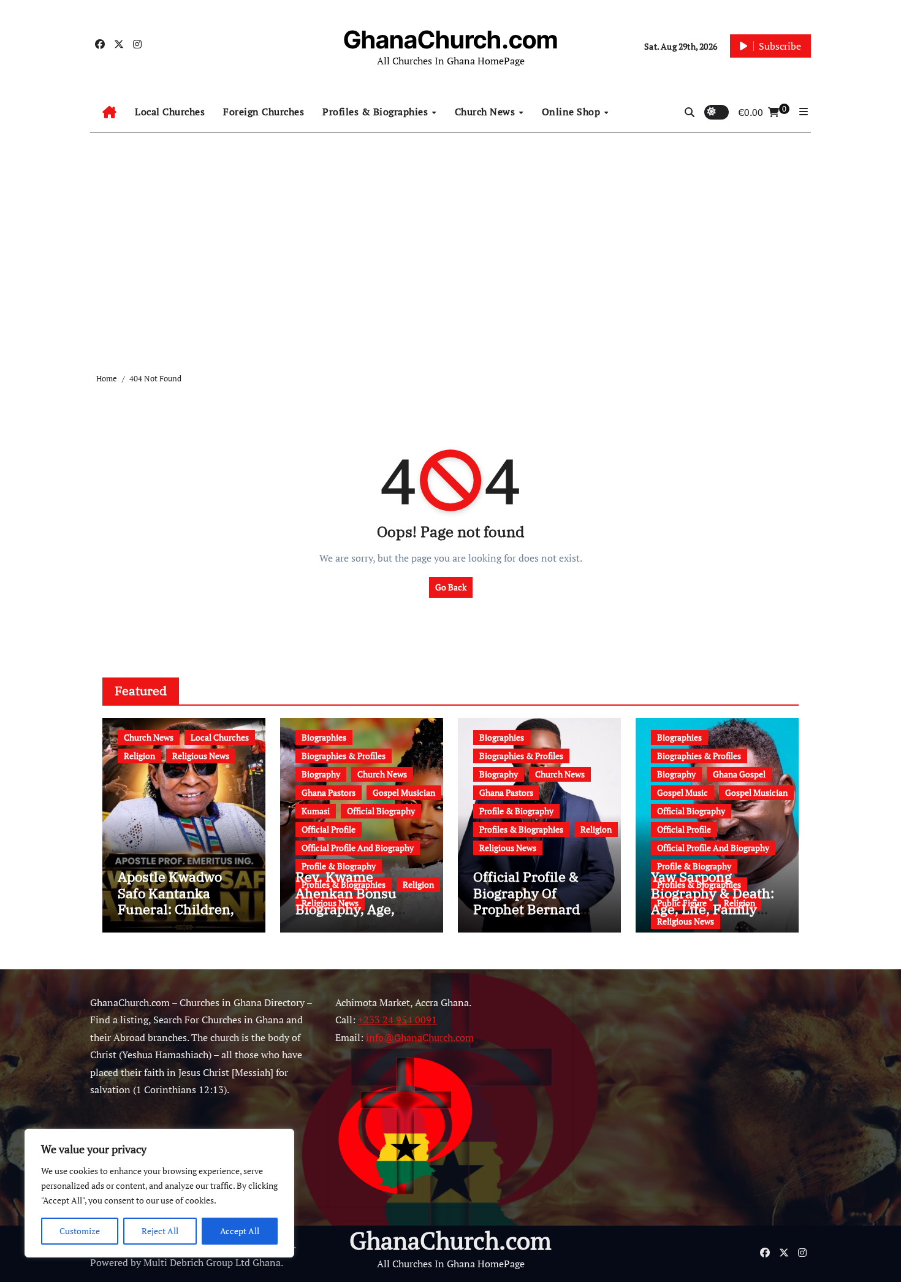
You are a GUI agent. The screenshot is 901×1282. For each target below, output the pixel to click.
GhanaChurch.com (450, 40)
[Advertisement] (450, 243)
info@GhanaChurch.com (420, 1037)
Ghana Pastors (328, 792)
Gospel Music (682, 792)
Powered (109, 1262)
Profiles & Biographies (376, 111)
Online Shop (572, 111)
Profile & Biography (339, 866)
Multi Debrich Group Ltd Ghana (212, 1262)
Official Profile (328, 829)
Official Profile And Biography (358, 847)
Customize (79, 1231)
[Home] (109, 112)
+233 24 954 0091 (397, 1020)
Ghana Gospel (739, 774)
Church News (486, 111)
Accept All (239, 1231)
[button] (803, 111)
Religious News (200, 755)
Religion (139, 755)
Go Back (450, 587)
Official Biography (381, 811)
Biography (321, 774)
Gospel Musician (404, 792)
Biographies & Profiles (344, 755)
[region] (159, 1193)
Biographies (324, 737)
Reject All (160, 1231)
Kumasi (316, 811)
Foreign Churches (263, 111)
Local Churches (170, 111)
